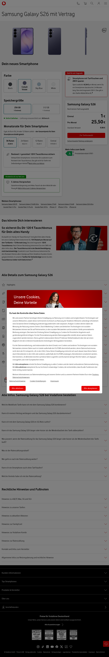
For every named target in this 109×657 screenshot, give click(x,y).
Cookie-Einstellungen (38, 381)
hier (46, 324)
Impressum (54, 381)
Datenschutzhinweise (17, 381)
